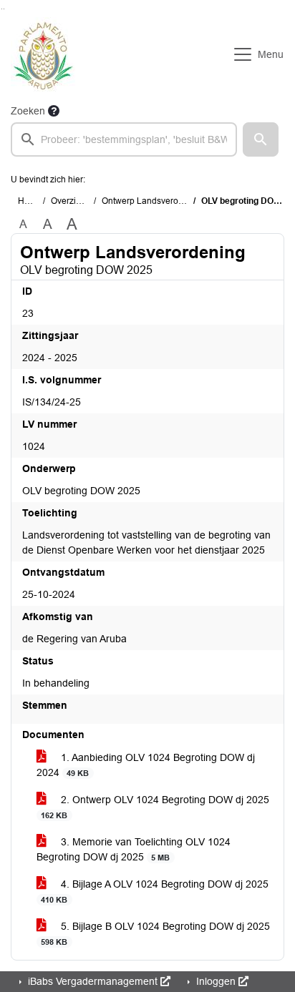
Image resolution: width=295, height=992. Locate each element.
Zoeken (28, 111)
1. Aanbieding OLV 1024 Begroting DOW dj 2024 (146, 765)
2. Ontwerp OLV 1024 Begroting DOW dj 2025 (155, 807)
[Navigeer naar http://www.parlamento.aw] (43, 54)
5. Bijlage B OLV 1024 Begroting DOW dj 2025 (155, 933)
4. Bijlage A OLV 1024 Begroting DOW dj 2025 (155, 891)
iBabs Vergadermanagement (92, 981)
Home (30, 201)
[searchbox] (124, 139)
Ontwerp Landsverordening (155, 201)
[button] (261, 139)
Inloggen (215, 981)
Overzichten (74, 201)
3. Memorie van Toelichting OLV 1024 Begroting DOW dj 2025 (134, 849)
